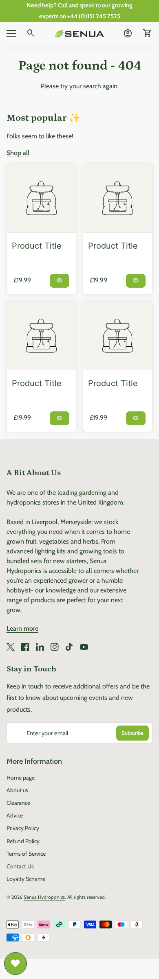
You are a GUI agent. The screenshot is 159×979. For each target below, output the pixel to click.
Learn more (22, 628)
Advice (15, 815)
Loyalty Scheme (26, 879)
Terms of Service (26, 853)
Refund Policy (23, 841)
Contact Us (20, 866)
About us (17, 790)
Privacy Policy (23, 828)
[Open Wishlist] (15, 963)
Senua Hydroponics (44, 897)
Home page (21, 777)
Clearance (18, 802)
